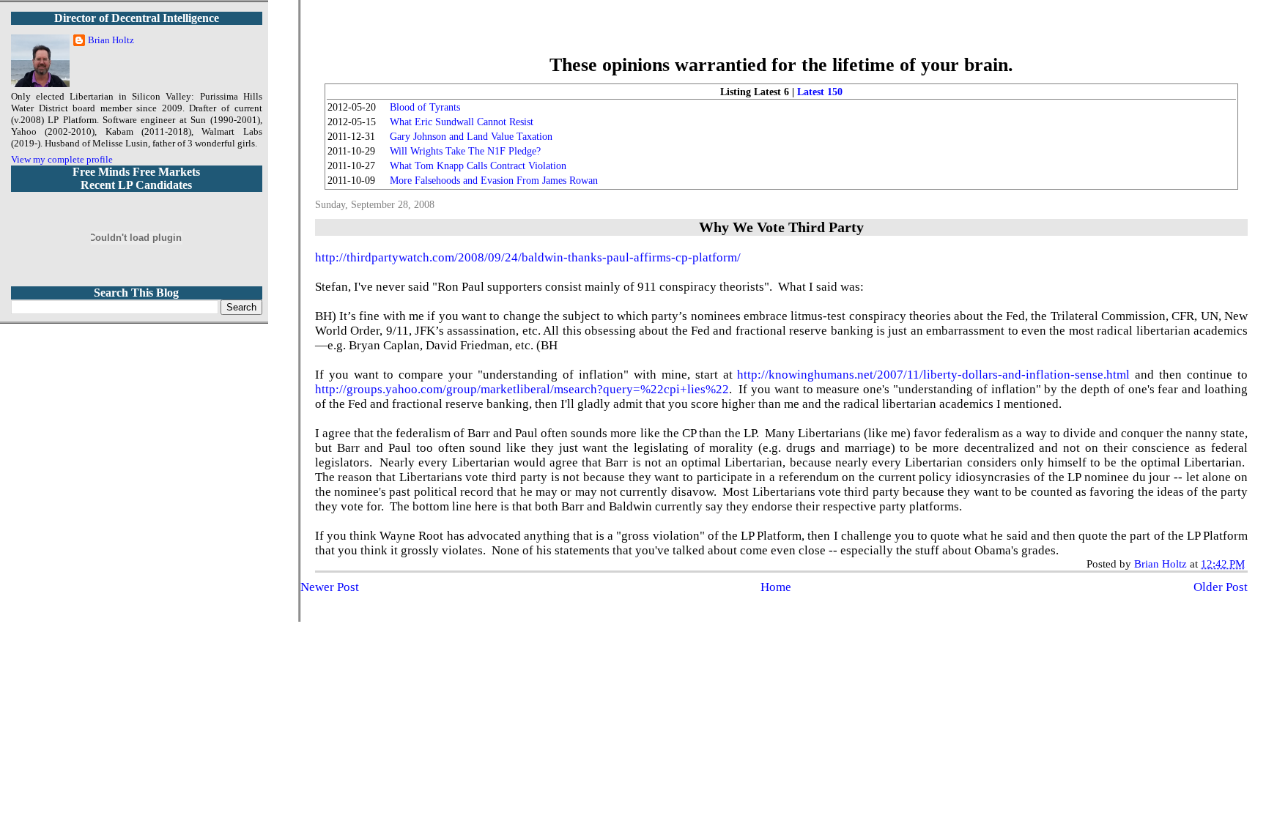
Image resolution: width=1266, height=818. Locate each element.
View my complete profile (62, 159)
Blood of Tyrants (425, 107)
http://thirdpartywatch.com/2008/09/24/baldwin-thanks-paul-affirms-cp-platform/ (528, 257)
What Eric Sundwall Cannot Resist (461, 121)
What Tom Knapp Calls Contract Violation (478, 165)
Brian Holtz (111, 39)
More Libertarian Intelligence (781, 36)
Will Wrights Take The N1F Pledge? (465, 151)
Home (775, 587)
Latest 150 (820, 91)
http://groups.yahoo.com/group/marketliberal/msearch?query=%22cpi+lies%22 (522, 389)
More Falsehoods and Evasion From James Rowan (494, 180)
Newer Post (329, 587)
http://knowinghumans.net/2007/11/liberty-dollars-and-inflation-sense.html (933, 375)
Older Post (1220, 587)
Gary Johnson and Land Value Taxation (471, 136)
